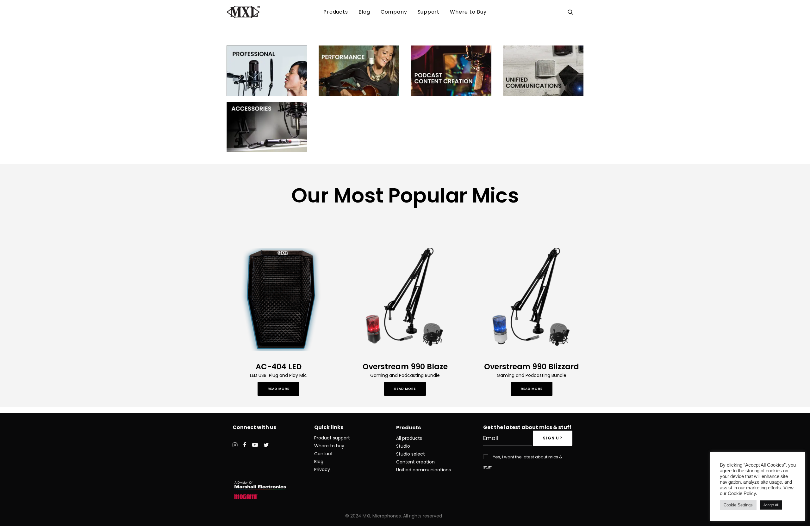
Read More (278, 388)
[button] (572, 12)
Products (335, 11)
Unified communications (423, 470)
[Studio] (359, 70)
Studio (403, 446)
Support (429, 11)
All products (409, 438)
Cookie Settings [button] (738, 505)
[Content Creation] (451, 70)
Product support (332, 438)
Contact (323, 453)
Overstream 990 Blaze (405, 366)
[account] (579, 12)
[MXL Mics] (243, 12)
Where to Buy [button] (468, 11)
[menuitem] (335, 12)
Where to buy (329, 446)
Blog (364, 11)
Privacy (322, 469)
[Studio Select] (267, 70)
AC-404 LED (279, 366)
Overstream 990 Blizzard (531, 366)
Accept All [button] (770, 505)
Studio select (410, 454)
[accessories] (267, 127)
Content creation (415, 462)
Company (394, 11)
